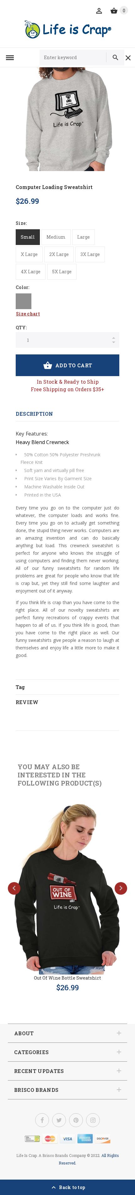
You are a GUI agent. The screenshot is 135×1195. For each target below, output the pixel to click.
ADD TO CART (73, 365)
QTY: (21, 328)
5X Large (62, 272)
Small (28, 237)
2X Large (59, 254)
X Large (29, 254)
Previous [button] (14, 888)
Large (83, 237)
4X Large (30, 272)
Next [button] (121, 888)
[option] (67, 119)
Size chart (28, 314)
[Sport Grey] (23, 301)
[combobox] (76, 57)
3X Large (90, 254)
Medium (56, 237)
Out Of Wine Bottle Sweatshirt (67, 978)
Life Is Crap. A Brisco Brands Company (51, 1155)
